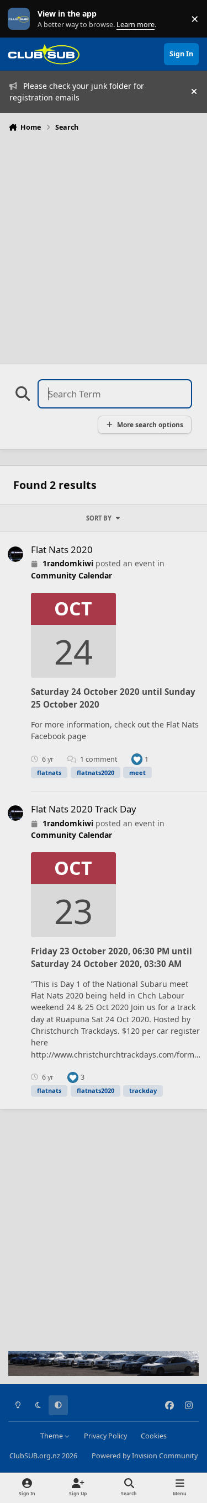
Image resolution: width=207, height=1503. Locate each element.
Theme (52, 1436)
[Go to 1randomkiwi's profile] (15, 554)
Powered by (145, 1455)
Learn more (21, 19)
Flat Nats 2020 (62, 549)
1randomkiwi (68, 563)
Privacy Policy (105, 1436)
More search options (150, 424)
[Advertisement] (103, 244)
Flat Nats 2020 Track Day (83, 809)
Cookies (154, 1436)
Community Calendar (71, 575)
